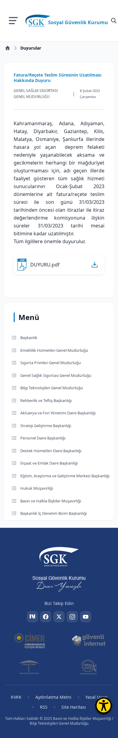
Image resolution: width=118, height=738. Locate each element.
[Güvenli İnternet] (88, 640)
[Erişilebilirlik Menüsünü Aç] (103, 705)
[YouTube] (85, 616)
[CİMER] (29, 640)
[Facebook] (45, 616)
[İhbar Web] (88, 666)
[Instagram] (72, 616)
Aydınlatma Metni (53, 697)
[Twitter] (59, 616)
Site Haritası (73, 707)
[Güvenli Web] (29, 666)
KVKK (16, 697)
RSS (44, 707)
